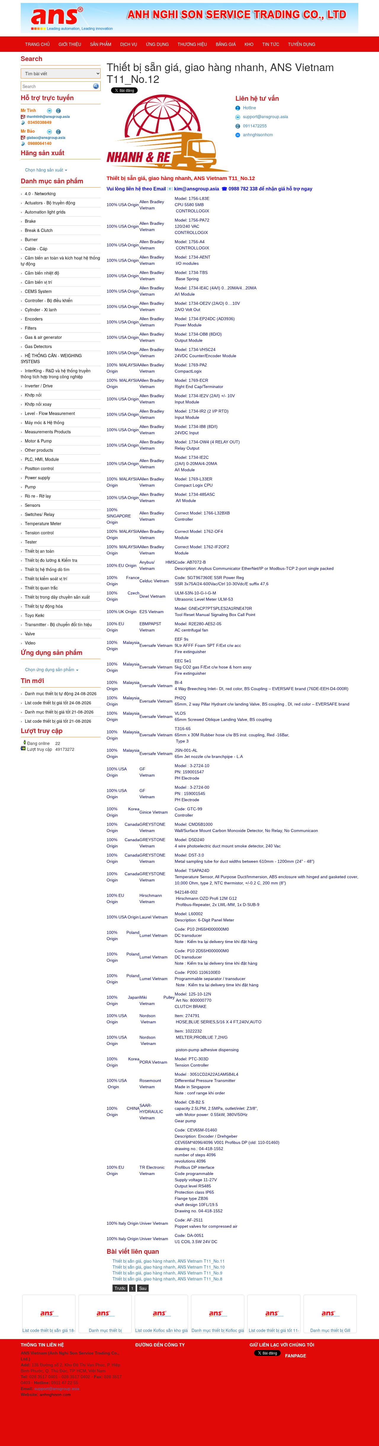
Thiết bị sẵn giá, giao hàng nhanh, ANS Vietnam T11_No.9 (167, 1273)
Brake (30, 221)
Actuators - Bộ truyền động (50, 203)
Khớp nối (33, 395)
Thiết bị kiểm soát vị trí (46, 578)
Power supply (37, 477)
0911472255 (255, 126)
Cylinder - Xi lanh (41, 309)
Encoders (34, 319)
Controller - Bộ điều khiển (49, 300)
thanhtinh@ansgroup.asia (48, 116)
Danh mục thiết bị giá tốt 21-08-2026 (59, 712)
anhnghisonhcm (258, 134)
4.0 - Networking (40, 193)
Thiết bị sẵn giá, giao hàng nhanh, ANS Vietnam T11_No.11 (169, 1261)
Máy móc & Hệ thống (44, 422)
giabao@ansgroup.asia (46, 137)
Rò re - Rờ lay (38, 496)
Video (30, 643)
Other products (39, 450)
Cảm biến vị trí (38, 282)
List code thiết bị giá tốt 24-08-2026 (58, 703)
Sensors (32, 505)
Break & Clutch (39, 230)
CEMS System (38, 291)
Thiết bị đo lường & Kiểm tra (51, 560)
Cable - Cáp (36, 248)
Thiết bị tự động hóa (44, 606)
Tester (31, 542)
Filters (30, 328)
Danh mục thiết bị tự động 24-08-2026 (61, 693)
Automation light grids (45, 212)
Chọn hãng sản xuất (44, 170)
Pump (30, 487)
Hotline (249, 107)
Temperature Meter (43, 523)
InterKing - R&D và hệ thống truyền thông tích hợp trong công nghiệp (56, 373)
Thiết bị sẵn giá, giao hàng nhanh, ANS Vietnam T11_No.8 (167, 1279)
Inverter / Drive (39, 386)
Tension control (39, 533)
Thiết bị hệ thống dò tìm (47, 569)
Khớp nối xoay (38, 404)
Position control (39, 468)
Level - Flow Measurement (50, 413)
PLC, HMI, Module (42, 459)
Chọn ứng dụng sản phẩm (50, 669)
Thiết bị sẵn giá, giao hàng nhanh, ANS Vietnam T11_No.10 (169, 1267)
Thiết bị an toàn (39, 551)
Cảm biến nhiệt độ (42, 273)
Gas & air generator (43, 337)
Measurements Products (48, 432)
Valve (30, 634)
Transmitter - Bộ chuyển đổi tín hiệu (58, 624)
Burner (31, 239)
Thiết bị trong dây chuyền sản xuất (57, 597)
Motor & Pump (38, 441)
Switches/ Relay (39, 514)
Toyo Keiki (34, 615)
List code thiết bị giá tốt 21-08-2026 (58, 721)
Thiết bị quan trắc (41, 588)
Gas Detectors (38, 346)
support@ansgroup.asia (265, 116)
